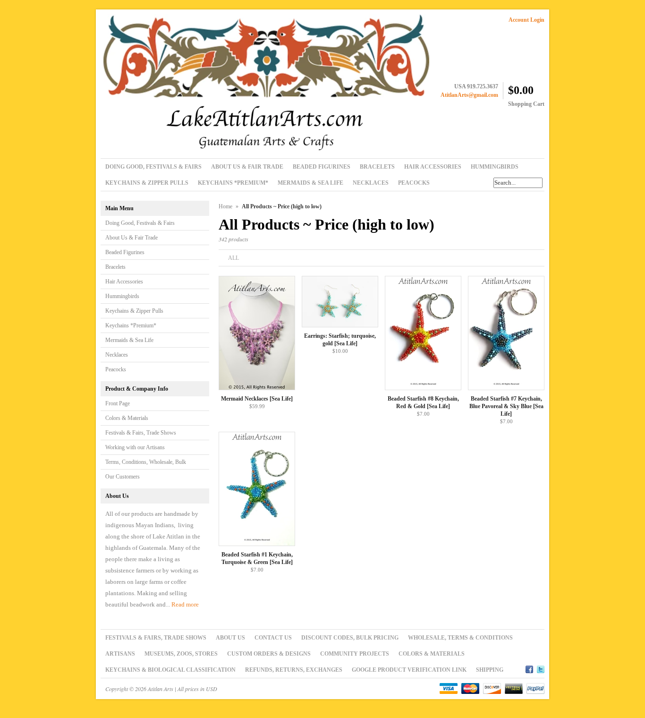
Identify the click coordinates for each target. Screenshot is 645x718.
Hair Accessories (124, 281)
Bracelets (115, 267)
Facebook (529, 668)
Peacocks (115, 369)
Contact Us (273, 637)
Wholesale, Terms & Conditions (460, 637)
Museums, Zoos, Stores (181, 653)
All (233, 258)
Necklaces (116, 354)
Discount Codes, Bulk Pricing (350, 637)
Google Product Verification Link (409, 670)
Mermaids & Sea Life (129, 340)
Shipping (489, 670)
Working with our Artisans (135, 447)
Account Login (526, 20)
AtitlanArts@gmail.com (469, 95)
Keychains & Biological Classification (170, 670)
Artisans (120, 653)
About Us (230, 637)
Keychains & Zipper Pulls (134, 311)
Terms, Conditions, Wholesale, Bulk (145, 462)
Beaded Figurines (124, 252)
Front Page (117, 403)
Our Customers (122, 476)
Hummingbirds (122, 296)
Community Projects (354, 653)
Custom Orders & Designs (269, 653)
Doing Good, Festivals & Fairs (140, 223)
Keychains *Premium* (130, 325)
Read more (185, 604)
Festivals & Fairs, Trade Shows (140, 432)
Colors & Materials (126, 418)
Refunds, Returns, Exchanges (293, 670)
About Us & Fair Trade (131, 237)
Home (225, 206)
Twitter (540, 668)
